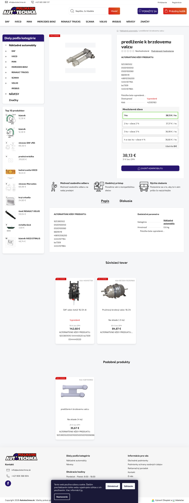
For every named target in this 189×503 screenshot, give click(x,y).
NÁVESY (14, 93)
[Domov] (117, 31)
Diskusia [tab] (126, 201)
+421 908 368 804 (20, 476)
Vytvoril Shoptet (162, 500)
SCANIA (15, 77)
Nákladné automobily (22, 45)
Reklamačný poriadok (138, 468)
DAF (13, 51)
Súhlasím (128, 486)
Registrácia (176, 2)
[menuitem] (7, 21)
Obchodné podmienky (138, 460)
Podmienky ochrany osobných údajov (145, 464)
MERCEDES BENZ (20, 67)
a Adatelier (177, 500)
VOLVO (15, 83)
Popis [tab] (105, 201)
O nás (130, 476)
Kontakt (131, 472)
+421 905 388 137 (42, 2)
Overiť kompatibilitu (152, 168)
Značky (13, 100)
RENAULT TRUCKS (20, 72)
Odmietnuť (113, 486)
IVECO (14, 56)
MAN (14, 61)
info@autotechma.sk (17, 2)
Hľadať (114, 11)
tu (81, 490)
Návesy (69, 464)
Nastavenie (62, 496)
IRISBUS (15, 88)
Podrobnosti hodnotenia (162, 51)
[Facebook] (8, 483)
